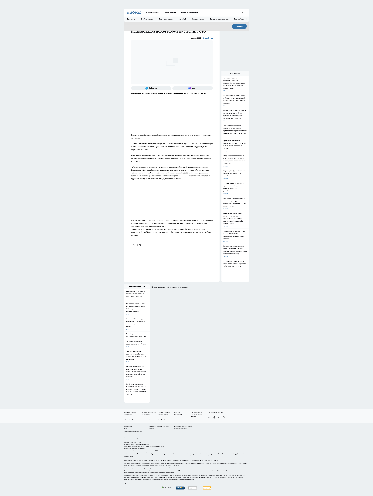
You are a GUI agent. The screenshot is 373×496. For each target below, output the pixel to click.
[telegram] (141, 244)
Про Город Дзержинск (130, 419)
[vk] (134, 244)
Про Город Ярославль (164, 412)
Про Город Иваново (196, 412)
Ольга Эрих (208, 38)
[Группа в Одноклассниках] (214, 417)
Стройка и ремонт (147, 19)
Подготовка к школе (166, 19)
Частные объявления (189, 13)
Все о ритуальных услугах (219, 19)
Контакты (151, 428)
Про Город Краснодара (164, 419)
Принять (239, 26)
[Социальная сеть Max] (192, 88)
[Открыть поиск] (243, 13)
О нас (125, 428)
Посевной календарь (241, 19)
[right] (246, 19)
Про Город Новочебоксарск (148, 412)
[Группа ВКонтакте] (209, 417)
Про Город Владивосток (147, 419)
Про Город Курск (145, 414)
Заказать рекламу (198, 19)
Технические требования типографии (159, 426)
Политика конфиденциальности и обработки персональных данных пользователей (147, 468)
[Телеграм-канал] (151, 88)
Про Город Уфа (178, 414)
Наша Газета (177, 412)
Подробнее (176, 465)
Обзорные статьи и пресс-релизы (182, 426)
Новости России (152, 13)
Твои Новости (128, 414)
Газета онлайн (170, 13)
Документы (131, 19)
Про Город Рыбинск (163, 414)
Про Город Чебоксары (130, 412)
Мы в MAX (182, 19)
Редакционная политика (180, 428)
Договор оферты (128, 426)
